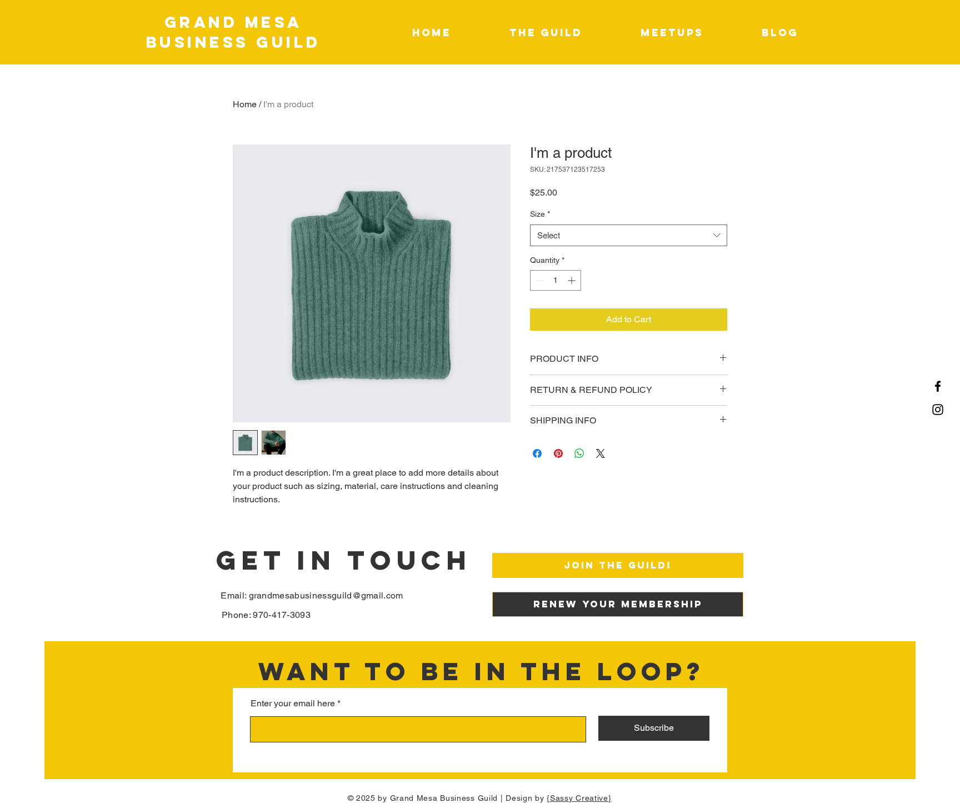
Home (245, 104)
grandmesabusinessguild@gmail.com (326, 595)
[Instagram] (938, 409)
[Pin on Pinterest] (558, 453)
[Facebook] (938, 386)
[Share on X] (600, 453)
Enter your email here (293, 703)
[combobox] (628, 235)
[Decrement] (539, 280)
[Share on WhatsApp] (579, 453)
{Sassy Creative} (579, 798)
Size (540, 214)
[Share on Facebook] (537, 453)
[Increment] (572, 280)
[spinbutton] (556, 280)
